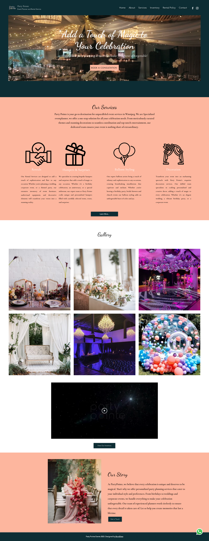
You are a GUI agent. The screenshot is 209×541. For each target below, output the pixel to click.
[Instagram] (197, 8)
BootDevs (119, 536)
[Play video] (104, 410)
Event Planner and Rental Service (29, 9)
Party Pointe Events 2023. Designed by (100, 536)
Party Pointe (23, 6)
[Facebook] (192, 8)
